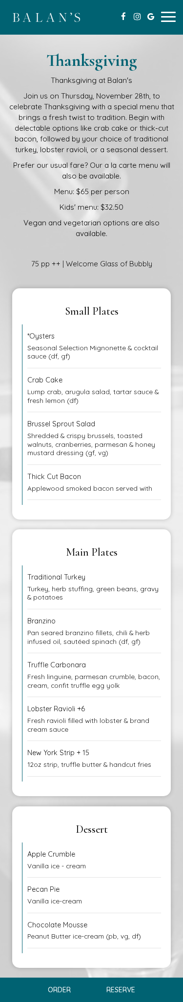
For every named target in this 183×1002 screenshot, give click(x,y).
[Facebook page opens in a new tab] (123, 16)
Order (59, 989)
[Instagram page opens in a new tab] (137, 16)
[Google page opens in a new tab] (151, 16)
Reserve (120, 989)
